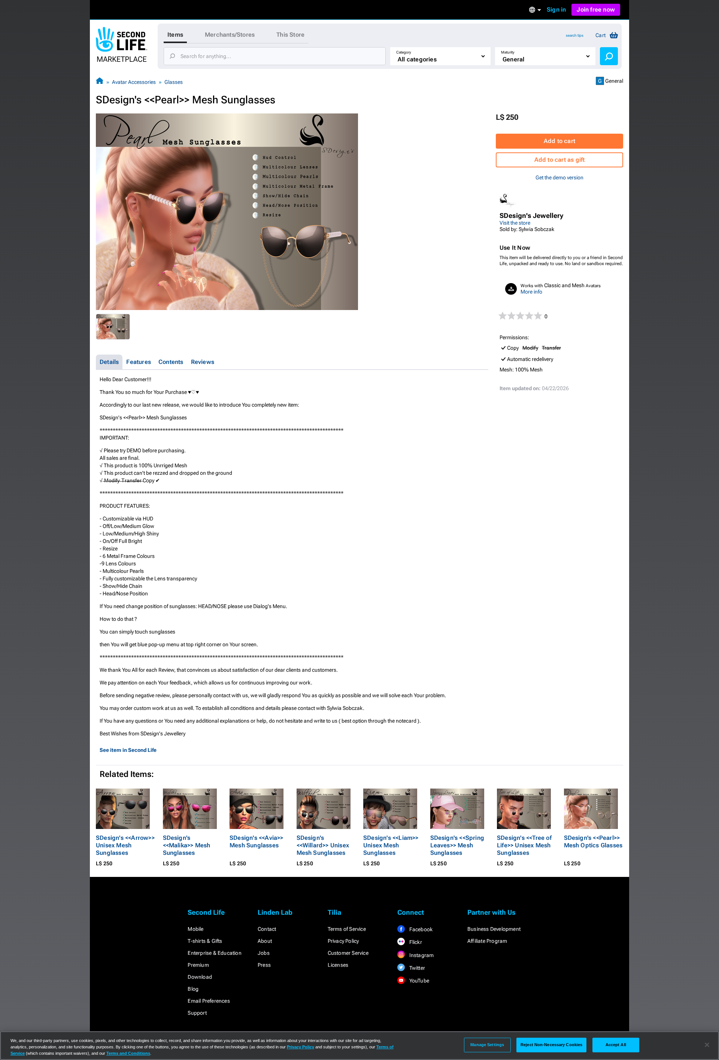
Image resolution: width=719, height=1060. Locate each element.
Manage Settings (487, 1044)
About (265, 941)
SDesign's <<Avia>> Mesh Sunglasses (256, 841)
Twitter (416, 968)
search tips (574, 35)
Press (264, 965)
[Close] (707, 1045)
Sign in (556, 9)
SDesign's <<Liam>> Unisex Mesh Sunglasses (391, 845)
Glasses (173, 82)
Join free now (596, 9)
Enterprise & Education (214, 953)
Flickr (415, 942)
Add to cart (559, 141)
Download (200, 977)
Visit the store (515, 223)
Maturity (508, 52)
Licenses (338, 965)
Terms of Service (347, 929)
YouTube (418, 981)
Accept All (616, 1044)
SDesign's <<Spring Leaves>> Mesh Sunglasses (457, 845)
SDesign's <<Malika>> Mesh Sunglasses (186, 845)
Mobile (195, 929)
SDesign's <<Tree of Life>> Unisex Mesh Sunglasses (524, 845)
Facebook (420, 929)
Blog (193, 989)
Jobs (264, 953)
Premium (198, 965)
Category (403, 52)
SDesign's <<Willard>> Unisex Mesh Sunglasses (323, 845)
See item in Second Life (128, 750)
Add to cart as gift (559, 159)
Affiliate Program (487, 941)
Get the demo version (559, 177)
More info (531, 292)
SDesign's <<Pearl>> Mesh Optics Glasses (593, 841)
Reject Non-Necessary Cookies (551, 1044)
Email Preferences (209, 1001)
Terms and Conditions (128, 1053)
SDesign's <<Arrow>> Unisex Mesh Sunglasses (125, 845)
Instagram (421, 955)
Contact (267, 929)
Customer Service (348, 953)
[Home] (99, 81)
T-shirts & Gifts (205, 941)
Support (197, 1013)
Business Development (494, 929)
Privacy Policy (343, 941)
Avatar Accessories (134, 82)
